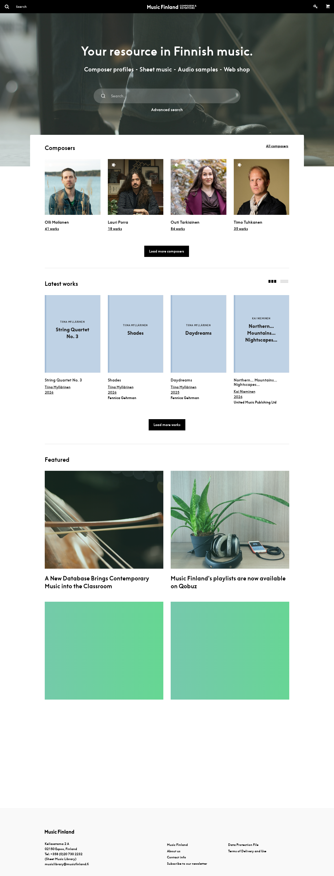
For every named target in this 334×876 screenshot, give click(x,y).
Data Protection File (243, 845)
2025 (175, 392)
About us (173, 851)
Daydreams (181, 380)
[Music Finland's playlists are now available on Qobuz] (230, 520)
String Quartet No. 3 (63, 380)
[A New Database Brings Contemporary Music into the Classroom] (104, 520)
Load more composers (166, 251)
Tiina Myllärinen (57, 387)
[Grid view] (272, 282)
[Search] (30, 6)
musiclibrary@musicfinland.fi (67, 864)
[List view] (284, 282)
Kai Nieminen (244, 391)
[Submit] (103, 96)
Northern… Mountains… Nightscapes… (255, 382)
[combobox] (167, 96)
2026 (49, 392)
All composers (277, 146)
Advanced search (167, 109)
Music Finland (177, 845)
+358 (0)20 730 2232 (66, 854)
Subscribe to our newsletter (187, 864)
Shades (114, 380)
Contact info (176, 857)
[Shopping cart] (328, 6)
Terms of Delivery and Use (247, 851)
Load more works (167, 425)
